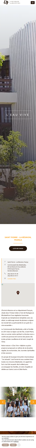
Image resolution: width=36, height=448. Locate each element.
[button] (18, 293)
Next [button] (22, 402)
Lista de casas (18, 248)
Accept (5, 445)
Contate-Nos (12, 278)
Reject (13, 445)
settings (16, 441)
